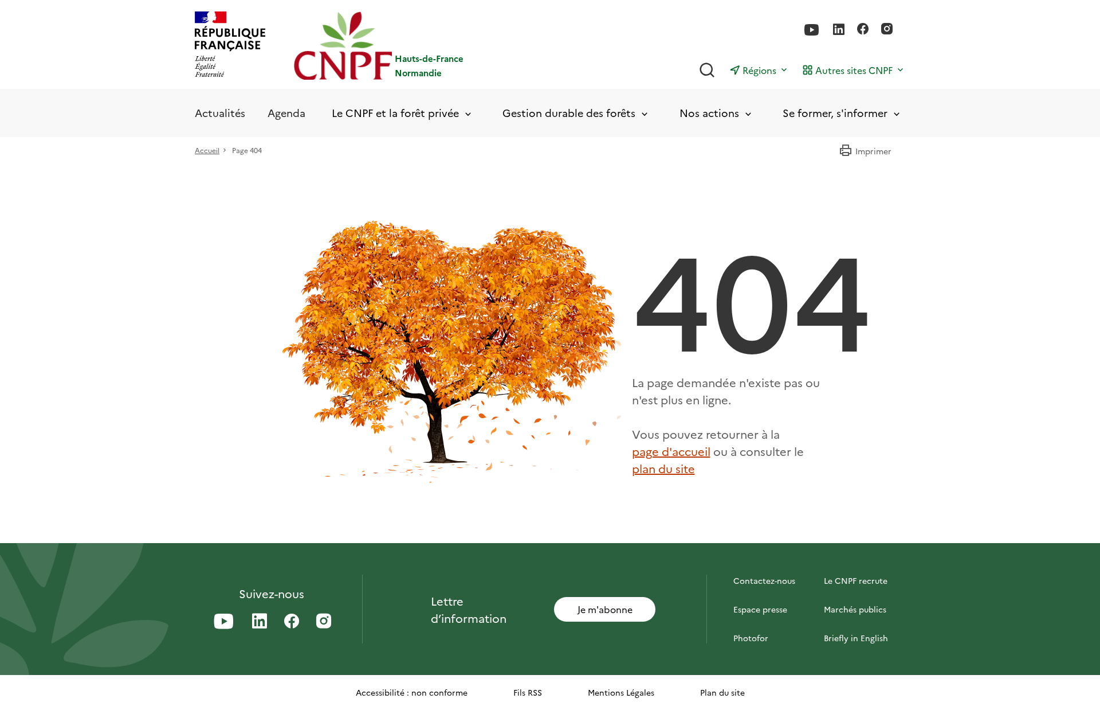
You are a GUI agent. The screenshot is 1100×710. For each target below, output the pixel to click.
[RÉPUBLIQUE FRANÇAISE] (230, 45)
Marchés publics (855, 609)
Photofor (750, 637)
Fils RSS (527, 692)
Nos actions (709, 113)
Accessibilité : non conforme (411, 692)
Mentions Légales (621, 692)
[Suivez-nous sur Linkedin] (838, 30)
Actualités (220, 113)
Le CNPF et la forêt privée (395, 113)
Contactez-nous (764, 580)
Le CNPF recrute (855, 580)
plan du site (663, 468)
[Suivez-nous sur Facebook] (863, 30)
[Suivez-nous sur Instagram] (887, 30)
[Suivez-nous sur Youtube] (811, 30)
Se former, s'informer (835, 113)
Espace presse (760, 609)
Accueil (207, 150)
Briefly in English (856, 637)
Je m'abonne (605, 609)
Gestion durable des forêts (568, 113)
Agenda (286, 113)
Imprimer (873, 151)
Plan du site (722, 692)
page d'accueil (671, 451)
